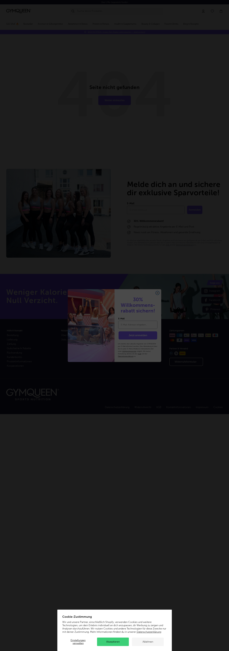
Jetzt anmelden (138, 335)
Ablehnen (148, 641)
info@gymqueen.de (129, 351)
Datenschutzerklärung (149, 632)
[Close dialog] (157, 293)
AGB (139, 354)
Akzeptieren (113, 641)
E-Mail (121, 318)
